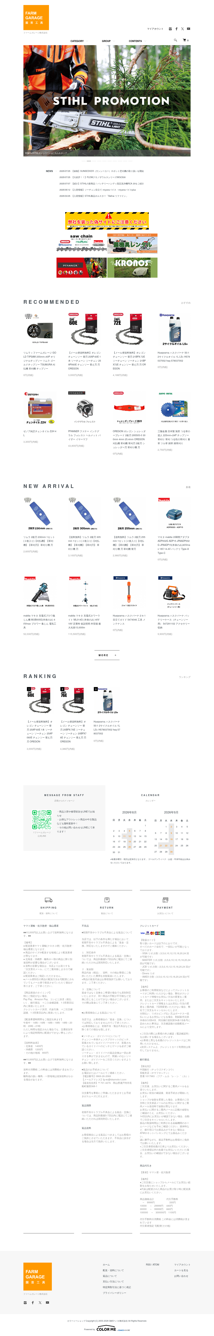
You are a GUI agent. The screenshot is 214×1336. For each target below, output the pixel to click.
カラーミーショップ (76, 1320)
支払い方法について (113, 1281)
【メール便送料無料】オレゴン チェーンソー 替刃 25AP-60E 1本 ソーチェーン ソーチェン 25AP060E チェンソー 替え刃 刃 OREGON (84, 360)
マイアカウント (155, 28)
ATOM (156, 1264)
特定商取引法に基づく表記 (117, 1287)
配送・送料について (113, 1270)
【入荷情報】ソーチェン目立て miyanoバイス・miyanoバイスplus (104, 189)
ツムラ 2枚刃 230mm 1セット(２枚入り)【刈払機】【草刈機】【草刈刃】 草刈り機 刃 (39, 541)
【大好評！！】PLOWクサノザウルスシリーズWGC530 (99, 177)
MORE (104, 655)
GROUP (106, 41)
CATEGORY (77, 41)
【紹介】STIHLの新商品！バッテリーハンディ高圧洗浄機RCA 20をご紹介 (108, 183)
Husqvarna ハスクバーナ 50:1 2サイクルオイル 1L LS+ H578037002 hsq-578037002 (174, 356)
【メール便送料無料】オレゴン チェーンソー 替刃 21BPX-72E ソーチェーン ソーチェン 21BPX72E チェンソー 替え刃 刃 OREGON (129, 360)
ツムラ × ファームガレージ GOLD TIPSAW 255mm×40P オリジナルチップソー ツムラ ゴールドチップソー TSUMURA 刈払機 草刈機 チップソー (39, 360)
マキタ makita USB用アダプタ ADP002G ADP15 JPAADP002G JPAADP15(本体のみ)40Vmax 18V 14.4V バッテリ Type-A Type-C (174, 544)
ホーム (106, 1264)
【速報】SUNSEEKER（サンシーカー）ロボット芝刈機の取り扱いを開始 (108, 171)
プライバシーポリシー (114, 1292)
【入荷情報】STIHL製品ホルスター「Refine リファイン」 (100, 195)
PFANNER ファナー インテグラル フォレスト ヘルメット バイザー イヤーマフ (84, 435)
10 (130, 159)
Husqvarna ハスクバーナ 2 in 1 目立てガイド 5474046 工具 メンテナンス (129, 619)
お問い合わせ (181, 1275)
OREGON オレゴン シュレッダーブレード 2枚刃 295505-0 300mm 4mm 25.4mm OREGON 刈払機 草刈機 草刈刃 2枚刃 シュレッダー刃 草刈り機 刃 (129, 439)
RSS (148, 1264)
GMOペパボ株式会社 (118, 1320)
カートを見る (181, 1270)
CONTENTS (135, 41)
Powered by (89, 1329)
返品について (110, 1275)
